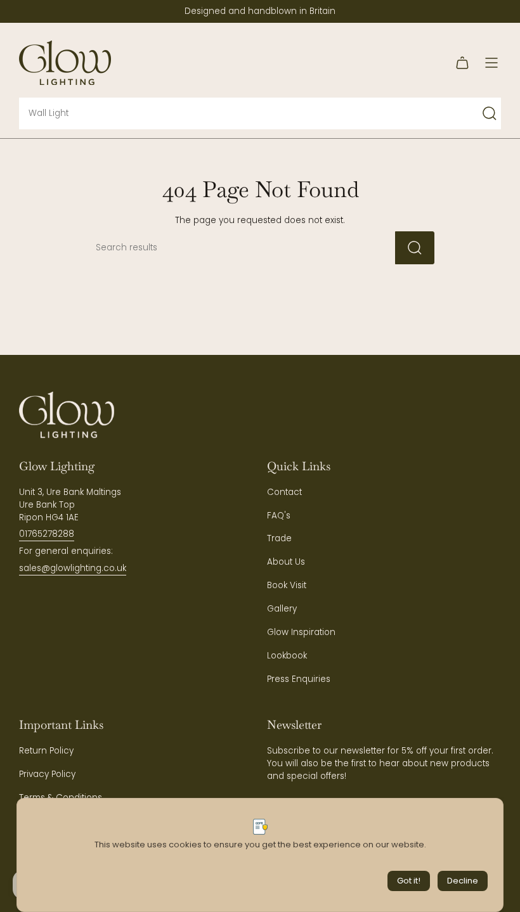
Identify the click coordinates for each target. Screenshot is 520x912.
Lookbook (287, 656)
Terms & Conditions (60, 798)
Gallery (282, 609)
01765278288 (46, 534)
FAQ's (278, 516)
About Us (286, 562)
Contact (284, 492)
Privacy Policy (47, 774)
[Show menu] (491, 63)
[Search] (489, 113)
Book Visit (286, 585)
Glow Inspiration (301, 632)
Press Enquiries (298, 679)
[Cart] (462, 63)
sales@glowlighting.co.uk (72, 568)
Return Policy (46, 751)
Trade (279, 538)
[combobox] (235, 113)
